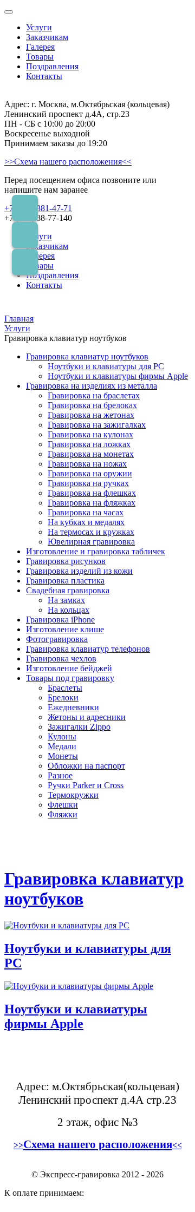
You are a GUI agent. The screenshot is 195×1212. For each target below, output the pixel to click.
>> (18, 1145)
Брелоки (63, 697)
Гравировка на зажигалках (97, 424)
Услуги (39, 27)
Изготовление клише (65, 629)
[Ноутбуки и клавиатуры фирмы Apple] (78, 986)
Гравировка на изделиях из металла (91, 385)
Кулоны (62, 736)
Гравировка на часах (85, 512)
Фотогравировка (57, 639)
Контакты (44, 76)
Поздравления (52, 66)
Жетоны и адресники (87, 717)
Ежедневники (73, 707)
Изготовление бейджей (69, 668)
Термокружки (73, 795)
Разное (60, 775)
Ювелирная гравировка (91, 541)
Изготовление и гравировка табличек (95, 551)
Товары (40, 56)
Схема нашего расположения (97, 1144)
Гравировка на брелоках (92, 405)
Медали (62, 746)
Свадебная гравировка (67, 590)
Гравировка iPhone (60, 619)
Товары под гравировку (70, 678)
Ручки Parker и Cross (85, 785)
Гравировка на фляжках (91, 502)
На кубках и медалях (86, 522)
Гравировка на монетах (91, 453)
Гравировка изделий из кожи (79, 570)
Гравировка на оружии (90, 473)
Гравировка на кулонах (90, 434)
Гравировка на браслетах (94, 395)
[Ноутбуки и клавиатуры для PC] (66, 925)
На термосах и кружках (91, 531)
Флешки (63, 804)
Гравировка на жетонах (91, 415)
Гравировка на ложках (89, 444)
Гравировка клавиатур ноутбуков (87, 356)
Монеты (63, 756)
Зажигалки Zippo (79, 726)
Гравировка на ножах (87, 463)
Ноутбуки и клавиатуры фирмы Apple (118, 376)
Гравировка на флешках (92, 492)
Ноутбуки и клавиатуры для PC (106, 366)
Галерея (40, 46)
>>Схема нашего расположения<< (68, 161)
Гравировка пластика (65, 580)
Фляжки (62, 814)
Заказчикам (47, 37)
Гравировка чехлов (61, 658)
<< (177, 1145)
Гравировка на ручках (88, 483)
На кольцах (68, 609)
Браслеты (65, 687)
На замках (66, 600)
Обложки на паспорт (86, 765)
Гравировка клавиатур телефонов (88, 648)
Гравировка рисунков (66, 561)
